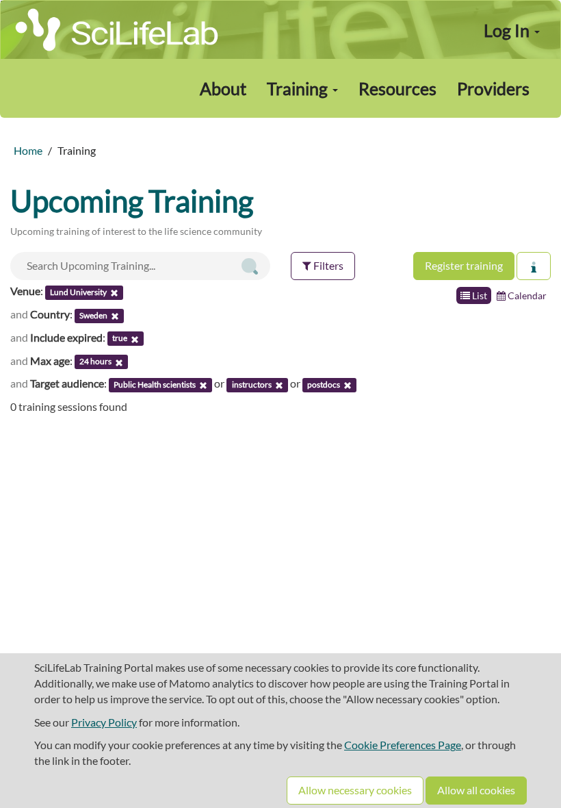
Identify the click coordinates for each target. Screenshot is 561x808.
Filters (327, 265)
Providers (493, 88)
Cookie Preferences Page (402, 744)
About (223, 88)
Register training (464, 265)
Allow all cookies (476, 789)
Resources (397, 88)
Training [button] (299, 88)
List (478, 295)
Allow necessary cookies (355, 789)
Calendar (526, 295)
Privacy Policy (104, 722)
